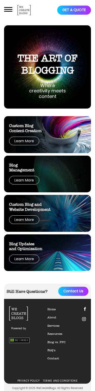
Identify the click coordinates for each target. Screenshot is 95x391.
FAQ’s (51, 350)
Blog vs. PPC (56, 342)
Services (53, 325)
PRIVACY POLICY (28, 381)
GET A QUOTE (74, 9)
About (51, 317)
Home (51, 309)
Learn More (24, 140)
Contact (53, 358)
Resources (54, 334)
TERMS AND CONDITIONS (60, 381)
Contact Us (73, 291)
